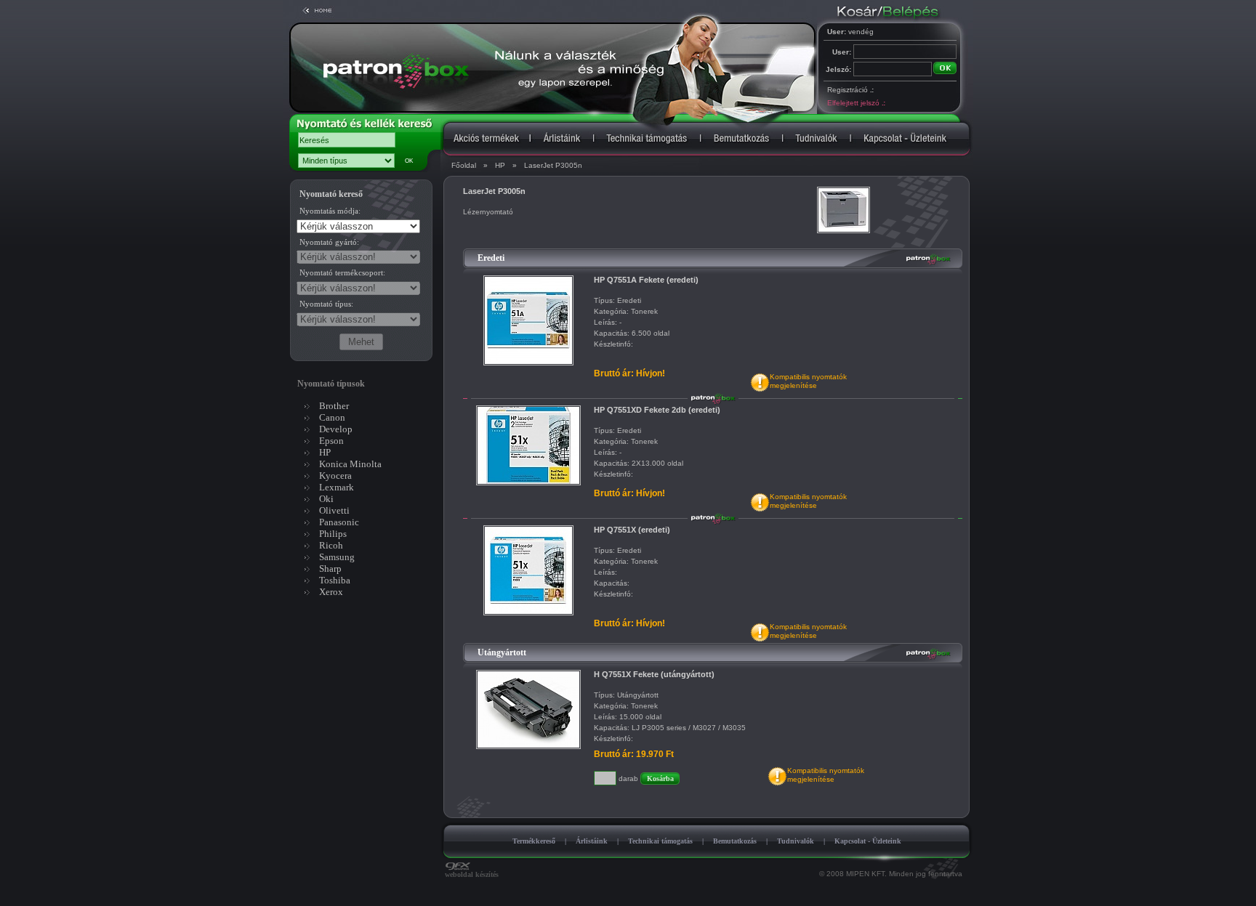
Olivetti (334, 510)
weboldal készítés (472, 874)
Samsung (337, 556)
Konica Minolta (350, 463)
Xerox (331, 591)
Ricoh (331, 545)
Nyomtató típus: (326, 303)
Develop (336, 429)
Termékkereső (533, 841)
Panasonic (339, 522)
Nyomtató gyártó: (329, 242)
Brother (334, 405)
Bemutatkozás (735, 841)
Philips (333, 533)
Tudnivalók (795, 841)
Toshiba (334, 580)
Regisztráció (850, 90)
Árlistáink (592, 841)
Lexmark (336, 487)
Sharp (330, 568)
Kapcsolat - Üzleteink (867, 841)
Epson (331, 440)
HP (500, 165)
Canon (332, 417)
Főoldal (463, 165)
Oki (326, 498)
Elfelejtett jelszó (856, 103)
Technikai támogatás (660, 841)
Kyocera (335, 475)
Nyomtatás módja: (330, 210)
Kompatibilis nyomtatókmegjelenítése (808, 381)
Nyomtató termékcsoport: (342, 272)
